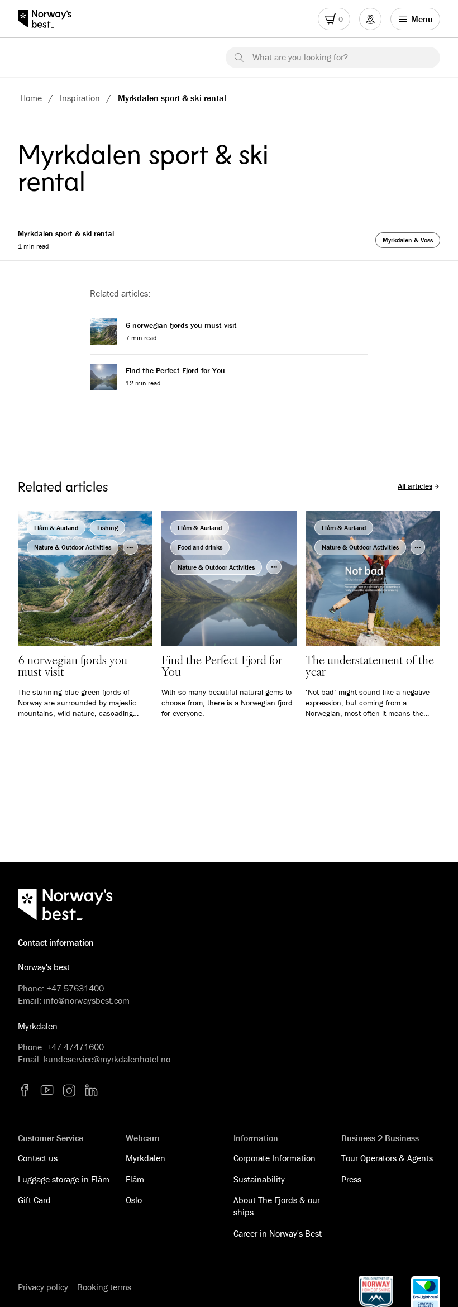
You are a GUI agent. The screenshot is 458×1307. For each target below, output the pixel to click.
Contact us (38, 1157)
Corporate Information (274, 1157)
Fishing (107, 527)
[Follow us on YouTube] (47, 1090)
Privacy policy (43, 1286)
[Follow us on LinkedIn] (91, 1090)
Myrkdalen (145, 1157)
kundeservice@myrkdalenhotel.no (107, 1059)
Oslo (134, 1199)
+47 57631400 (75, 988)
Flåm (135, 1179)
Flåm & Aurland (56, 527)
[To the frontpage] (50, 19)
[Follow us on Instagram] (69, 1090)
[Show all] (130, 547)
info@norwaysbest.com (87, 1000)
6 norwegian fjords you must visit (181, 325)
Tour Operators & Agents (387, 1157)
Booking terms (104, 1286)
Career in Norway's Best (277, 1233)
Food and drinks (200, 547)
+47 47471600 (75, 1046)
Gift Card (34, 1199)
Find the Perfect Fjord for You (175, 370)
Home (31, 97)
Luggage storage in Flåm (63, 1179)
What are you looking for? (300, 57)
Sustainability (259, 1179)
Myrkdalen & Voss (408, 240)
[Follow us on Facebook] (24, 1090)
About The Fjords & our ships (276, 1206)
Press (351, 1179)
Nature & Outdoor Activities (72, 547)
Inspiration (80, 97)
